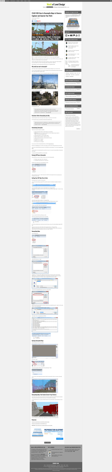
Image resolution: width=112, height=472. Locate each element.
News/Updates (71, 76)
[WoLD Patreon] (74, 35)
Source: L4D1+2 (77, 74)
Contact (29, 0)
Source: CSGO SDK (36, 18)
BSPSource (38, 145)
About (25, 0)
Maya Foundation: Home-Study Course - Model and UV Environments (73, 46)
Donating (32, 455)
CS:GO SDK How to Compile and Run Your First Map (43, 425)
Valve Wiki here (51, 143)
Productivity (67, 76)
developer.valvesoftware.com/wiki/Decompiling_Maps (40, 421)
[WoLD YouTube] (71, 35)
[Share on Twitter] (34, 21)
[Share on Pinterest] (38, 21)
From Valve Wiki (48, 112)
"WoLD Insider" (70, 451)
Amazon (44, 455)
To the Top (48, 442)
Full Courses (13, 0)
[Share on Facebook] (32, 21)
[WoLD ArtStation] (76, 35)
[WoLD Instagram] (79, 35)
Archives (18, 0)
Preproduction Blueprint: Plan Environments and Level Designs (75, 65)
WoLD (3, 0)
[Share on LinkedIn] (36, 21)
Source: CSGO (72, 74)
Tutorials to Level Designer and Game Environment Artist (54, 7)
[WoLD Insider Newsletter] (66, 35)
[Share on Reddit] (39, 21)
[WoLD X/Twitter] (68, 35)
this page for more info (71, 28)
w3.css (59, 470)
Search (22, 0)
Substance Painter (68, 74)
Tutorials (7, 0)
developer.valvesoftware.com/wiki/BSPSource (39, 423)
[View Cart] (111, 1)
